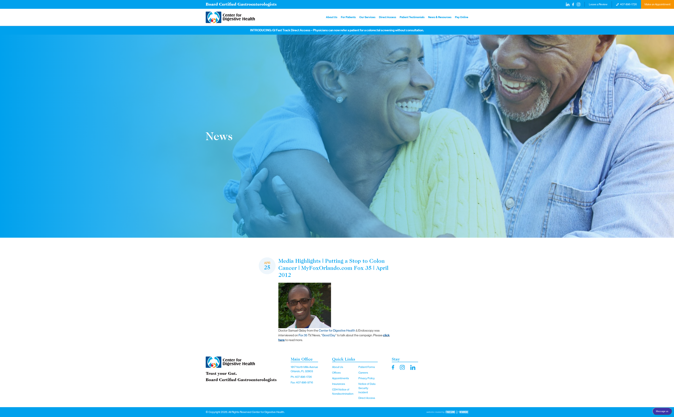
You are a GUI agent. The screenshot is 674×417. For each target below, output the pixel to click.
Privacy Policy (366, 378)
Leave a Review (598, 4)
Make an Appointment (657, 4)
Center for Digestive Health (337, 330)
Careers (363, 372)
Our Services (367, 17)
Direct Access (387, 17)
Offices (336, 372)
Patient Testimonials (412, 17)
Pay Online (461, 17)
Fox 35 (303, 335)
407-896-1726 (628, 4)
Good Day (328, 335)
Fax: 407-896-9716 (302, 382)
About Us (331, 17)
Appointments (340, 378)
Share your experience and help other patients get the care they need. (352, 30)
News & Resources (439, 17)
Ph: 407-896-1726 (301, 376)
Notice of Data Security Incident (366, 388)
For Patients (348, 17)
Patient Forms (366, 367)
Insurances (338, 384)
